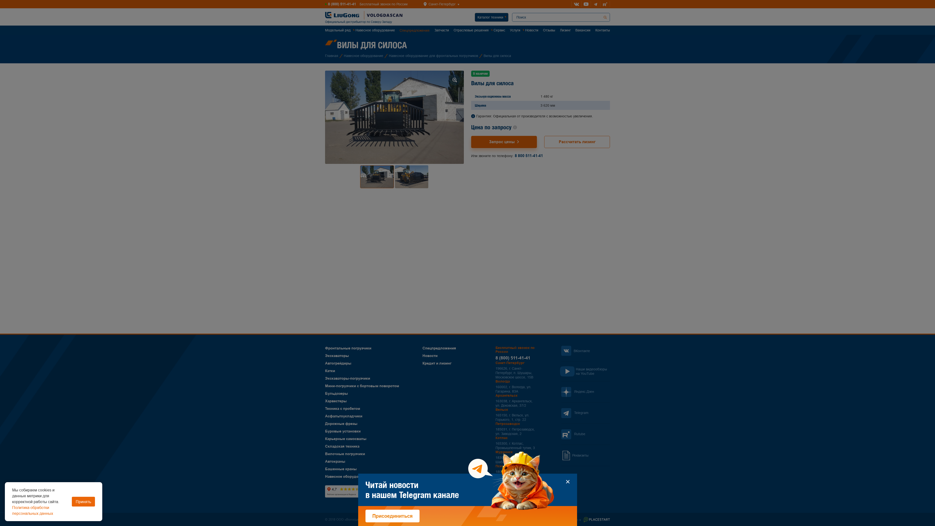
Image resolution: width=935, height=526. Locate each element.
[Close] (568, 481)
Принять (83, 501)
